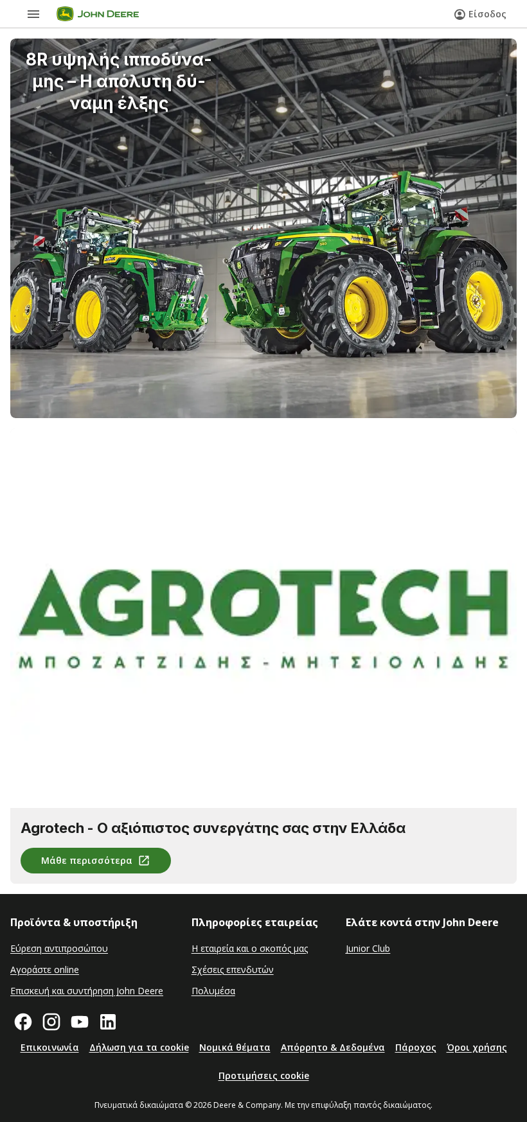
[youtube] (80, 1022)
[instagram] (51, 1022)
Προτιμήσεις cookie (264, 1075)
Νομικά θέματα (235, 1047)
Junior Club (368, 948)
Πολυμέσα (213, 991)
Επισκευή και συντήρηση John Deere (86, 991)
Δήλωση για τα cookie (139, 1047)
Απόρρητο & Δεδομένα (333, 1047)
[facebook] (23, 1022)
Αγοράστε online (44, 969)
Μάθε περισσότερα (86, 860)
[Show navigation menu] (33, 14)
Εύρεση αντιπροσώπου (59, 948)
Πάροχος (415, 1047)
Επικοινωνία (50, 1047)
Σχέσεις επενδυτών (233, 969)
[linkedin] (108, 1022)
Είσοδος (487, 14)
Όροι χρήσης (477, 1047)
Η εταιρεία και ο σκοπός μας (250, 948)
